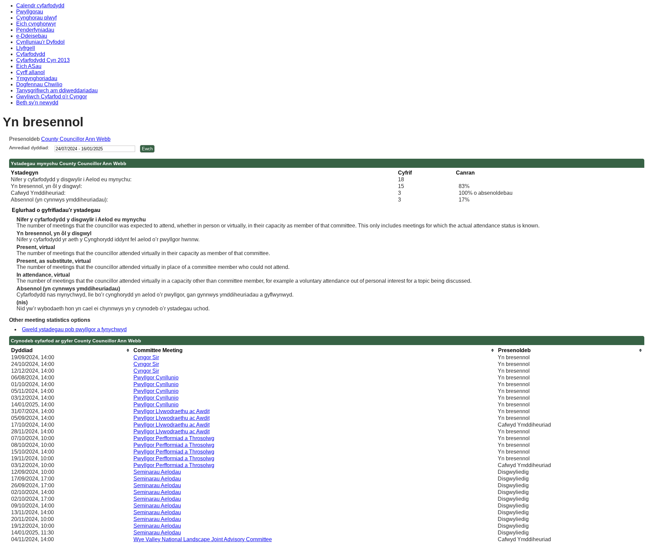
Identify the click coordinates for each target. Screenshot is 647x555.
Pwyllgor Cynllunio (156, 377)
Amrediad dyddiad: (29, 147)
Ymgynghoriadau (36, 78)
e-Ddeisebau (31, 36)
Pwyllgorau (29, 11)
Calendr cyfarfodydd (40, 5)
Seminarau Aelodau (157, 472)
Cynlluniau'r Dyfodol (40, 42)
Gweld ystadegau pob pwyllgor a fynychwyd (74, 329)
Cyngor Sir (146, 357)
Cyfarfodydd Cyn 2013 (43, 60)
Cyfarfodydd (30, 54)
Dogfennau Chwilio (39, 84)
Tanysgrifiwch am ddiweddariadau (57, 90)
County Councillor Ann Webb (76, 139)
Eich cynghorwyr (36, 24)
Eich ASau (28, 66)
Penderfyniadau (35, 30)
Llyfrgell (25, 48)
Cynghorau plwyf (36, 18)
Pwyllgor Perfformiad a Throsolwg (173, 438)
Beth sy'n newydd (37, 102)
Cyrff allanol (30, 72)
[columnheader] (70, 350)
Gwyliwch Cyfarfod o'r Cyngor (51, 96)
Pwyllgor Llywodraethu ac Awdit (171, 411)
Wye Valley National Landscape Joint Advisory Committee (202, 539)
